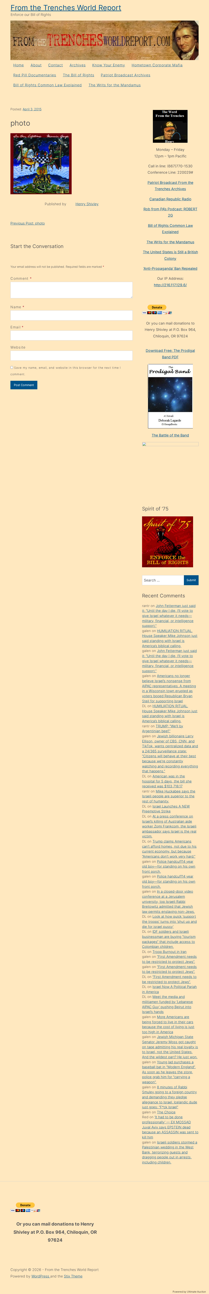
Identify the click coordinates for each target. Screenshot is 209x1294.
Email (15, 327)
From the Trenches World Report (66, 7)
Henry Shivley (87, 204)
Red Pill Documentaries (34, 75)
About (36, 65)
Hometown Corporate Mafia (157, 65)
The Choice (166, 1112)
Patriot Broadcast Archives (125, 75)
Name (15, 307)
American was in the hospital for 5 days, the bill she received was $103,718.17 (167, 781)
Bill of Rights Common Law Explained (47, 85)
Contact (55, 65)
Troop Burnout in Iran (169, 952)
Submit (191, 580)
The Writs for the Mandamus (115, 85)
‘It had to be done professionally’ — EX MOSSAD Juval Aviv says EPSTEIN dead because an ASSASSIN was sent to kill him (170, 1127)
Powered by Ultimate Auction (189, 1291)
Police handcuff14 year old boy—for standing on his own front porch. (168, 866)
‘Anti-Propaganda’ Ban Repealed (170, 268)
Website (18, 347)
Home (18, 65)
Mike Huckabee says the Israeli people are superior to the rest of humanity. (168, 796)
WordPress (40, 1276)
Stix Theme (73, 1276)
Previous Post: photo (27, 223)
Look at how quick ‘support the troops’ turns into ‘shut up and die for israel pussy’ (169, 921)
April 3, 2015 (32, 109)
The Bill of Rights (78, 75)
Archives (78, 65)
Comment (21, 278)
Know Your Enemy (108, 65)
